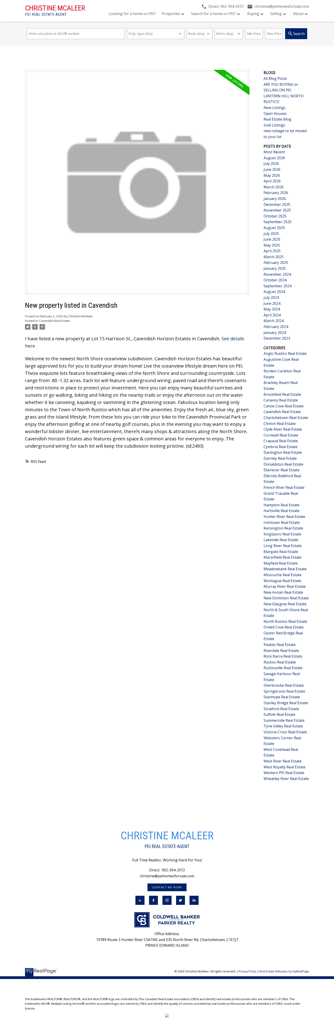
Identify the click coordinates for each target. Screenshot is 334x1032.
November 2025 (277, 210)
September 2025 (278, 221)
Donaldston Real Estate (283, 464)
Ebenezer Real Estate (281, 469)
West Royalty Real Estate (284, 767)
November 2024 (277, 274)
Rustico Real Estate (280, 662)
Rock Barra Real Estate (283, 656)
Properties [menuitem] (171, 13)
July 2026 (271, 163)
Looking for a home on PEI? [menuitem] (132, 13)
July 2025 (271, 233)
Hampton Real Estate (281, 504)
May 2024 (272, 309)
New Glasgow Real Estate (285, 603)
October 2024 (275, 280)
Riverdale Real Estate (281, 650)
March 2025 (274, 256)
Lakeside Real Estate (281, 539)
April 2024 (272, 315)
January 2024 (275, 332)
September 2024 (278, 285)
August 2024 (274, 291)
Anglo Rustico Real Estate (285, 353)
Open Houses (275, 113)
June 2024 (272, 303)
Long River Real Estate (283, 545)
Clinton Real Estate (280, 423)
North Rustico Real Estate (285, 621)
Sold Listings (274, 125)
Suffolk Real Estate (279, 714)
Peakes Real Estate (280, 644)
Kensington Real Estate (283, 528)
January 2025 (275, 268)
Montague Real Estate (282, 580)
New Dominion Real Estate (286, 598)
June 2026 (272, 169)
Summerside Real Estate (284, 720)
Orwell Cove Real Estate (284, 627)
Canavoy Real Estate (281, 400)
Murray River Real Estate (285, 586)
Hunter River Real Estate (284, 516)
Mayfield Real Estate (281, 563)
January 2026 (275, 198)
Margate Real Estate (281, 551)
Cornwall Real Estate (281, 435)
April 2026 (272, 181)
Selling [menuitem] (276, 13)
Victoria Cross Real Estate (285, 731)
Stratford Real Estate (281, 708)
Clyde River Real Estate (283, 429)
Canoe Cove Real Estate (284, 406)
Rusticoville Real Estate (283, 667)
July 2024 (271, 297)
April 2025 (272, 250)
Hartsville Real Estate (281, 510)
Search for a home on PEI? (213, 13)
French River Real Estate (284, 487)
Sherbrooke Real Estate (284, 685)
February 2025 (276, 262)
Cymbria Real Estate (280, 446)
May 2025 (272, 245)
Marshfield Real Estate (283, 557)
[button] (167, 887)
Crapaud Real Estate (281, 440)
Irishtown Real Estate (282, 522)
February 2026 (276, 192)
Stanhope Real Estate (282, 696)
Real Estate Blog (277, 119)
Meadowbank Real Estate (285, 568)
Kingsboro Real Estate (282, 534)
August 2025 (274, 227)
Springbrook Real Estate (284, 691)
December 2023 (277, 338)
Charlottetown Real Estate (286, 417)
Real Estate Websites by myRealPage (284, 971)
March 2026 (274, 186)
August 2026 (274, 157)
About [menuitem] (298, 13)
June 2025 (272, 239)
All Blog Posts (275, 78)
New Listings (275, 107)
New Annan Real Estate (283, 592)
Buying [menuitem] (253, 13)
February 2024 (276, 326)
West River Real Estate (283, 761)
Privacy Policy (247, 971)
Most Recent (274, 151)
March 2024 (274, 320)
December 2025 (277, 204)
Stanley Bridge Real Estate (286, 702)
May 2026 (272, 175)
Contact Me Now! (167, 887)
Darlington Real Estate (283, 452)
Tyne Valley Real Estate (283, 726)
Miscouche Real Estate (283, 574)
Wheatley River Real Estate (286, 778)
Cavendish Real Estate (54, 321)
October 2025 (275, 216)
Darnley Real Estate (280, 458)
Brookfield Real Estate (282, 394)
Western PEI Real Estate (284, 772)
